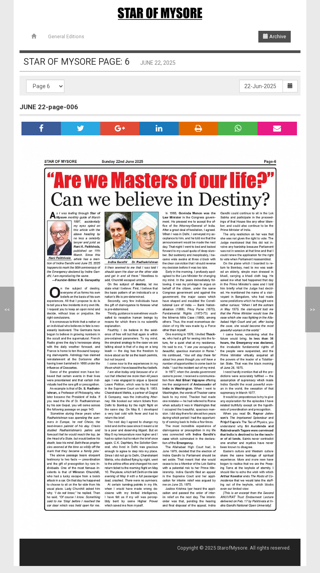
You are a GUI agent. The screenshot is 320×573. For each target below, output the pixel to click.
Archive (277, 36)
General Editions (66, 36)
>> (312, 309)
